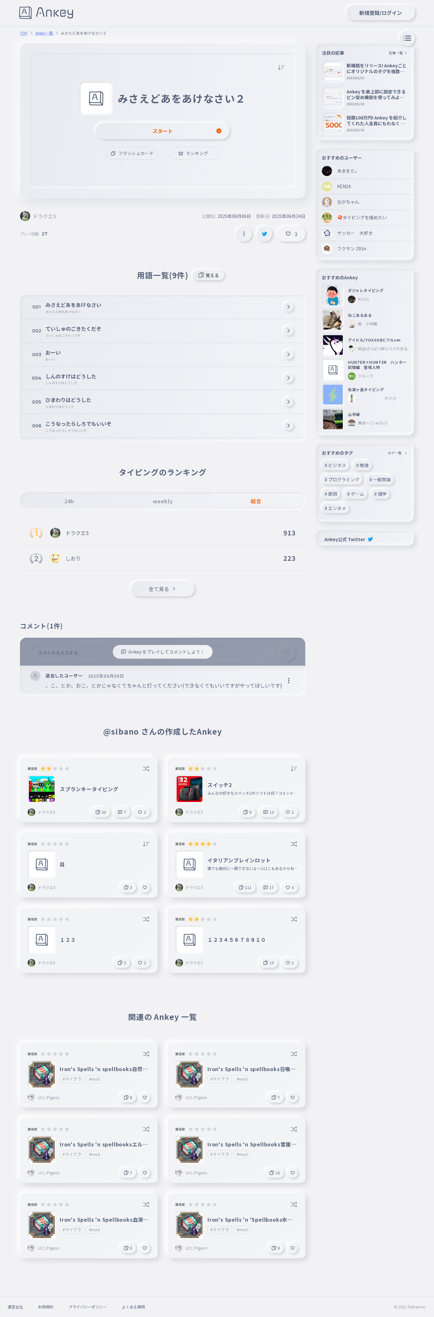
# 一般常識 (380, 479)
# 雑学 (380, 494)
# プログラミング (342, 479)
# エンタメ (335, 508)
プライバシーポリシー (88, 1306)
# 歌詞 (331, 494)
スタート (163, 131)
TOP (24, 33)
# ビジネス (335, 465)
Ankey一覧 (44, 33)
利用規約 (45, 1306)
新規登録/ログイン (380, 13)
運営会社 (15, 1306)
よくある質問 (133, 1306)
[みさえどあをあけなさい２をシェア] (264, 233)
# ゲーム (355, 494)
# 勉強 (362, 465)
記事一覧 (396, 52)
